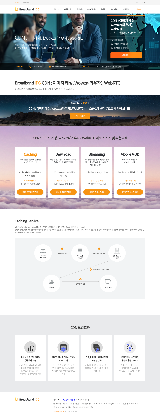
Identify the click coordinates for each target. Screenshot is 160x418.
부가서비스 (115, 9)
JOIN (143, 2)
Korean (17, 2)
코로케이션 (79, 9)
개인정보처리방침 (69, 400)
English (26, 2)
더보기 (144, 66)
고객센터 (126, 9)
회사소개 (56, 9)
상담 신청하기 (80, 115)
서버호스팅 (67, 9)
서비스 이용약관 (83, 400)
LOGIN (137, 2)
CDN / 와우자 (92, 9)
